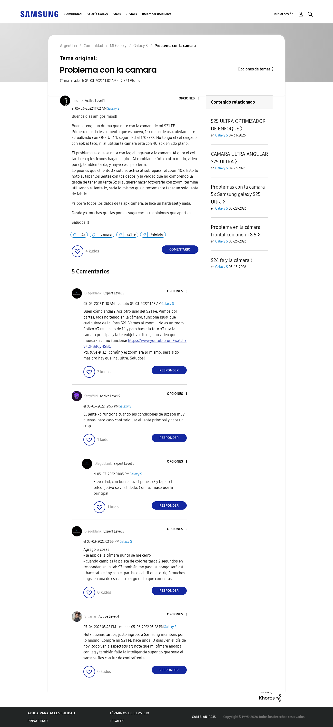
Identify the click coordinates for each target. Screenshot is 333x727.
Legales (117, 721)
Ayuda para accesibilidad (51, 713)
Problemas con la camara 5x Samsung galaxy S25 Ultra (238, 194)
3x (83, 235)
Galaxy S (113, 109)
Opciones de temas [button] (254, 69)
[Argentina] (39, 13)
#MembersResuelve (156, 14)
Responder (169, 370)
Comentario (179, 249)
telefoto (157, 235)
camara (106, 235)
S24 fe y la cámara (230, 260)
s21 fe (131, 235)
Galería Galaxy (97, 14)
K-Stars (131, 14)
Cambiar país (204, 717)
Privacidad (38, 721)
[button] (189, 98)
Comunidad (73, 14)
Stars (117, 14)
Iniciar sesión (284, 14)
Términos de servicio (129, 713)
